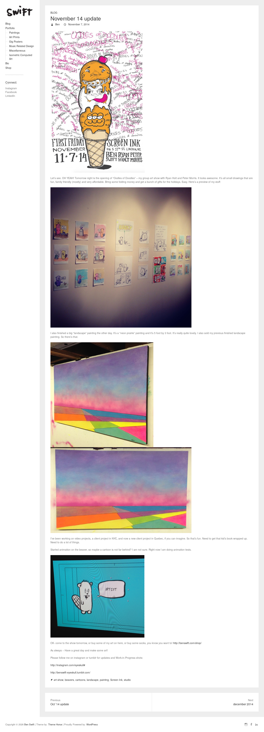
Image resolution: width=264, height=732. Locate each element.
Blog (7, 23)
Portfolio (10, 28)
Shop (8, 68)
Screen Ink (116, 680)
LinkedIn (10, 96)
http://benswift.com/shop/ (187, 643)
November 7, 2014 (78, 24)
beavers (69, 680)
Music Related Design (21, 46)
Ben (57, 24)
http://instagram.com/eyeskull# (67, 665)
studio (127, 680)
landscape (92, 680)
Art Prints (14, 37)
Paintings (14, 32)
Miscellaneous (17, 50)
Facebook (11, 92)
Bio (7, 63)
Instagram (11, 88)
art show (58, 680)
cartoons (80, 680)
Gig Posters (15, 41)
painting (104, 680)
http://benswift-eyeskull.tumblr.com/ (70, 672)
